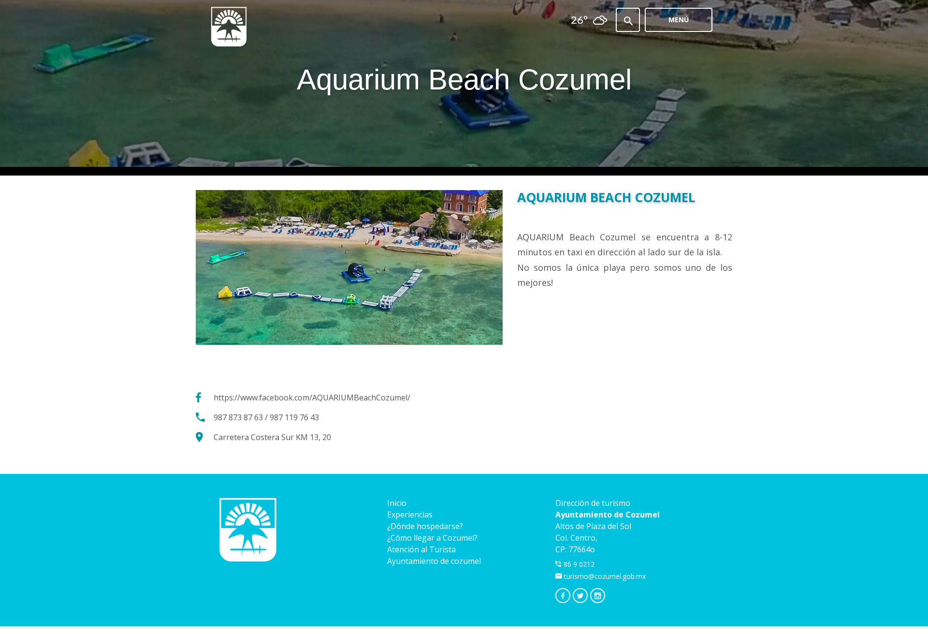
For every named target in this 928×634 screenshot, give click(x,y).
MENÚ (678, 19)
